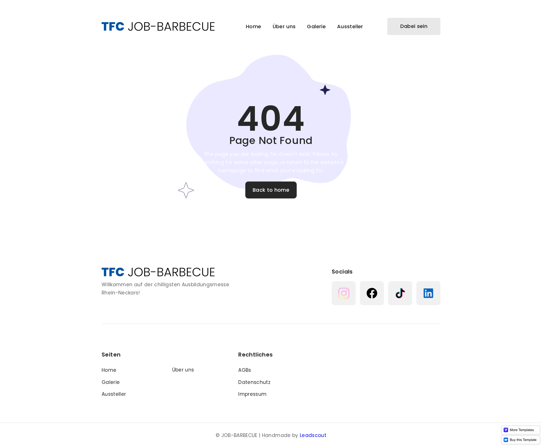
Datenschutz (254, 382)
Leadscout (313, 435)
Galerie (316, 26)
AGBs (244, 370)
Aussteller (350, 26)
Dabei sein (413, 26)
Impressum (252, 394)
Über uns (284, 26)
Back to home (271, 189)
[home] (158, 26)
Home (253, 26)
